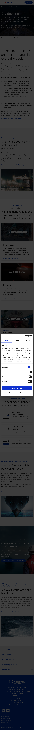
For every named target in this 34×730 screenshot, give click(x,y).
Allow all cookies (17, 388)
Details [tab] (17, 340)
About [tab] (28, 340)
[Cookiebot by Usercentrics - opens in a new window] (25, 336)
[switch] (30, 372)
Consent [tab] (6, 340)
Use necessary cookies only (17, 392)
